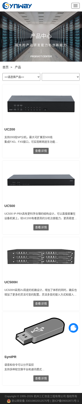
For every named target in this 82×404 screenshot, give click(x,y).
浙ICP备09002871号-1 (65, 400)
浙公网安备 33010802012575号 (30, 400)
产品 (18, 67)
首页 (5, 67)
